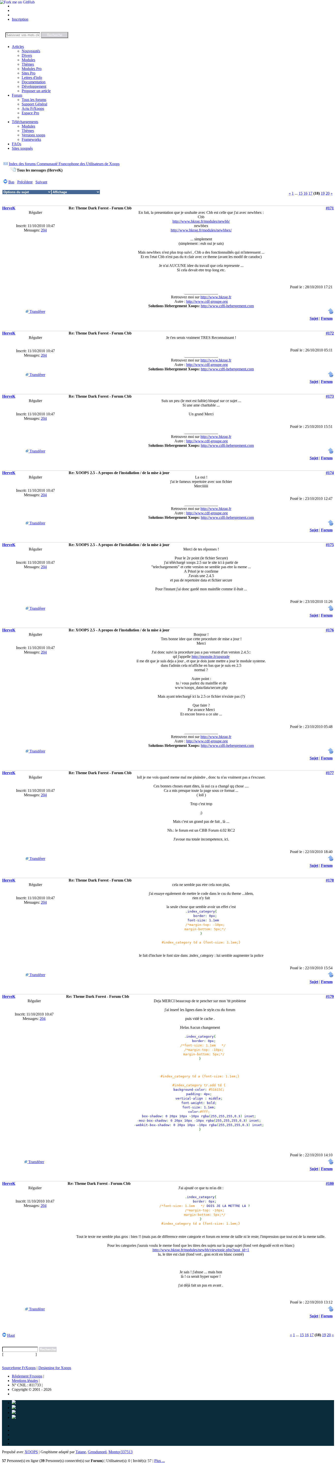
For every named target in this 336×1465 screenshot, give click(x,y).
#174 (330, 473)
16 (305, 193)
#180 (330, 1183)
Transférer (37, 311)
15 (301, 193)
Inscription (20, 19)
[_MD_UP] (331, 313)
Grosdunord (97, 1452)
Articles (18, 46)
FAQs (16, 144)
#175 (330, 545)
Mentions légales (25, 1380)
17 (310, 193)
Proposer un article (36, 91)
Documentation (34, 82)
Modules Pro (32, 69)
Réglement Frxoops (27, 1376)
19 (323, 193)
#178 (330, 880)
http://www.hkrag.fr (215, 297)
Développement (34, 86)
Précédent (24, 182)
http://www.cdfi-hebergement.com (227, 306)
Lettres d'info (32, 77)
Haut (11, 1335)
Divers (27, 55)
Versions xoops (33, 135)
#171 (330, 208)
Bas (11, 182)
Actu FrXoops (33, 108)
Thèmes (28, 64)
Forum (17, 95)
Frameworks (31, 139)
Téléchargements (25, 122)
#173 (330, 396)
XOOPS (31, 1452)
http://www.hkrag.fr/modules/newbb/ (201, 221)
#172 (330, 333)
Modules (28, 60)
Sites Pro (28, 73)
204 (44, 230)
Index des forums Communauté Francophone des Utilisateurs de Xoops (64, 164)
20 (328, 193)
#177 (330, 773)
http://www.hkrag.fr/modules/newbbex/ (201, 230)
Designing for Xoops (54, 1368)
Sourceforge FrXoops (19, 1368)
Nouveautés (31, 51)
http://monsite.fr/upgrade (210, 656)
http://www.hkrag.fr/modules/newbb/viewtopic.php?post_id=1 (201, 1250)
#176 (330, 630)
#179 (330, 996)
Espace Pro (30, 113)
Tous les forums (34, 100)
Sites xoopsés (22, 148)
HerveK (8, 208)
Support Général (34, 104)
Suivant (41, 182)
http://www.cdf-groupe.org (207, 301)
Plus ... (159, 1461)
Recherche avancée (19, 1354)
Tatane (81, 1452)
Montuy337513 (120, 1452)
